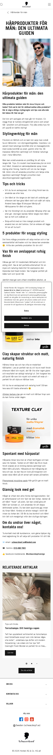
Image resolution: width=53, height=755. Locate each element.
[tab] (26, 663)
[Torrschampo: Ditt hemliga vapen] (26, 615)
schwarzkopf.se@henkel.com (24, 542)
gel (41, 508)
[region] (26, 307)
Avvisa (26, 325)
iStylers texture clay (11, 394)
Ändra (26, 311)
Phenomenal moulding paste (15, 481)
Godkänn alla (26, 318)
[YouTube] (32, 719)
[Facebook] (21, 719)
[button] (26, 684)
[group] (26, 620)
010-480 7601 (20, 548)
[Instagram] (26, 719)
